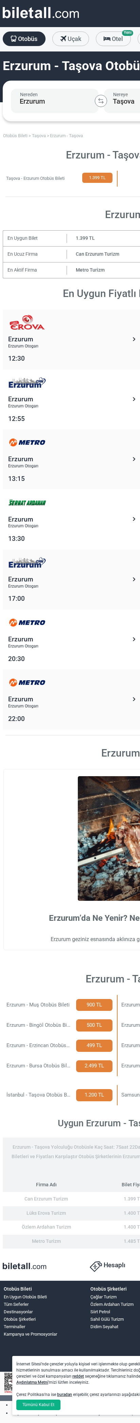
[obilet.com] (41, 19)
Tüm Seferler (16, 1304)
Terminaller (14, 1326)
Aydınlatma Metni (32, 1382)
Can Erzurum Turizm (97, 254)
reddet (78, 1376)
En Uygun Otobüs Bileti (25, 1296)
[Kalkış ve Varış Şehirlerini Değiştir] (101, 101)
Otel (120, 36)
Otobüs (27, 38)
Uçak (73, 38)
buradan (64, 1394)
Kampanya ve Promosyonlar (30, 1334)
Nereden (29, 94)
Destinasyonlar (18, 1311)
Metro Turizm (90, 270)
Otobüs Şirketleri (20, 1319)
